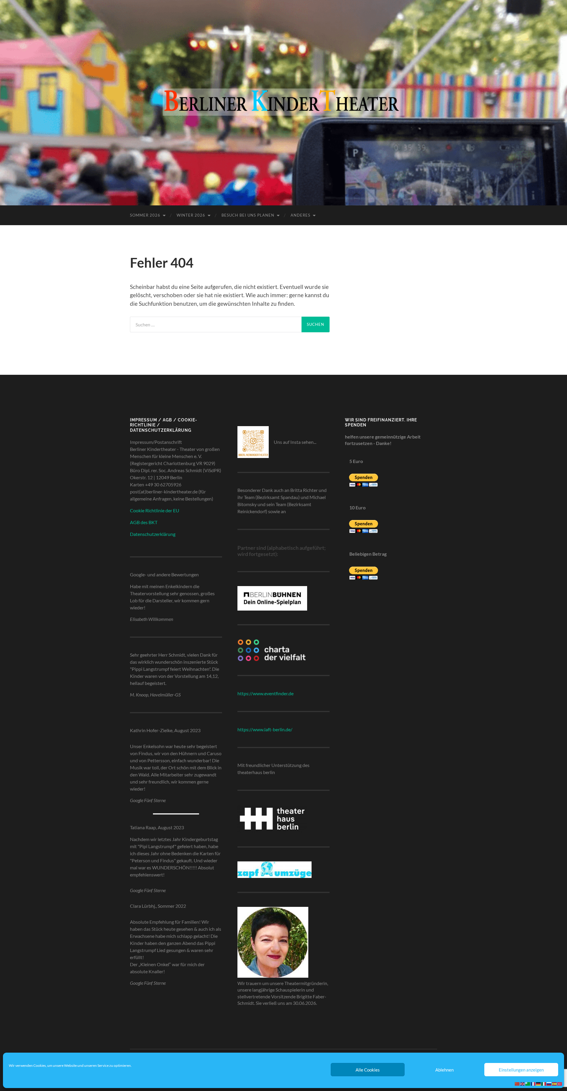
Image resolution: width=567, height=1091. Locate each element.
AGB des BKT (143, 522)
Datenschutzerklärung (152, 534)
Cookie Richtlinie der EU (154, 510)
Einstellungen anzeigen (521, 1069)
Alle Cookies (368, 1069)
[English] (522, 1083)
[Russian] (549, 1083)
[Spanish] (554, 1083)
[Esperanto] (528, 1083)
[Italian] (544, 1083)
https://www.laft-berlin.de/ (264, 729)
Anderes (300, 215)
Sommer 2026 (145, 215)
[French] (533, 1083)
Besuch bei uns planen (247, 215)
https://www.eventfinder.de (265, 693)
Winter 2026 (191, 215)
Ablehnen (444, 1069)
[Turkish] (560, 1083)
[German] (538, 1083)
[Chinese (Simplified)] (517, 1083)
